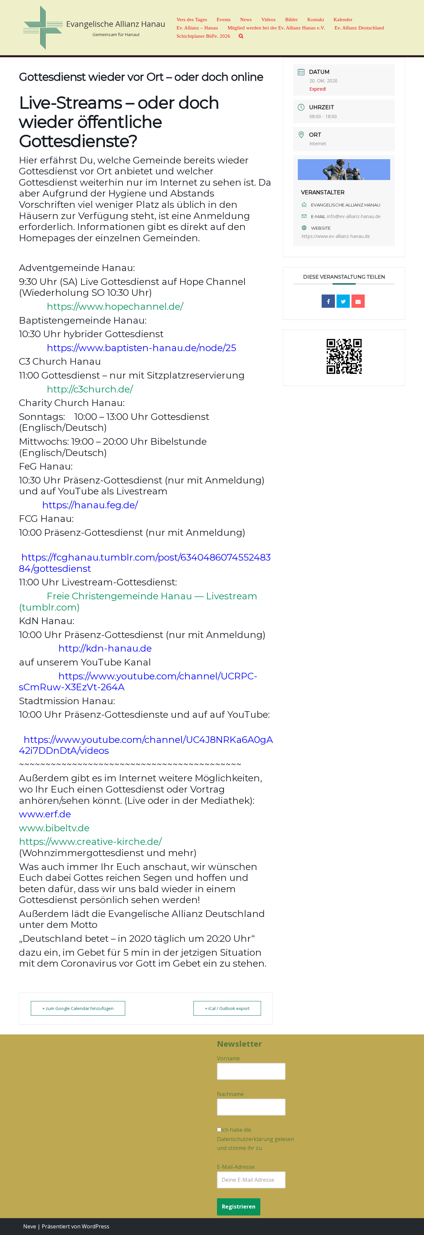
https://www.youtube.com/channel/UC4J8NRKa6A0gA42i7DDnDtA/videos (146, 745)
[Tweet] (343, 301)
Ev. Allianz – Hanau (197, 27)
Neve (29, 1226)
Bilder (291, 19)
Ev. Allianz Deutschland (359, 27)
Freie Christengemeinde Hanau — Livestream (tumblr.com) (138, 601)
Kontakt (315, 19)
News (246, 19)
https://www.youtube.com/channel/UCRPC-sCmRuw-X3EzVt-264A (138, 681)
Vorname (228, 1058)
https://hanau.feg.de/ (90, 505)
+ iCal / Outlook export (227, 1008)
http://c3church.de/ (90, 389)
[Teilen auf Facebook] (328, 301)
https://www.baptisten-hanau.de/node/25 (141, 347)
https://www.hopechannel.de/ (115, 306)
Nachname (230, 1094)
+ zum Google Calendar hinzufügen (78, 1008)
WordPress (95, 1226)
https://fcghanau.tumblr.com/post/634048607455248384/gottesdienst (145, 563)
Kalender (343, 19)
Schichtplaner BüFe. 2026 (203, 36)
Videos (268, 19)
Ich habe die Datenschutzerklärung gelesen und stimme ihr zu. (255, 1138)
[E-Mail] (358, 301)
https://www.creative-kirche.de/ (90, 841)
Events (224, 19)
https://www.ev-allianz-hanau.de (336, 236)
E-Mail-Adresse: (236, 1166)
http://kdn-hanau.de (105, 648)
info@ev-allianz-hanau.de (354, 216)
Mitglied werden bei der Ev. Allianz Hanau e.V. (276, 27)
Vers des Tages (192, 19)
